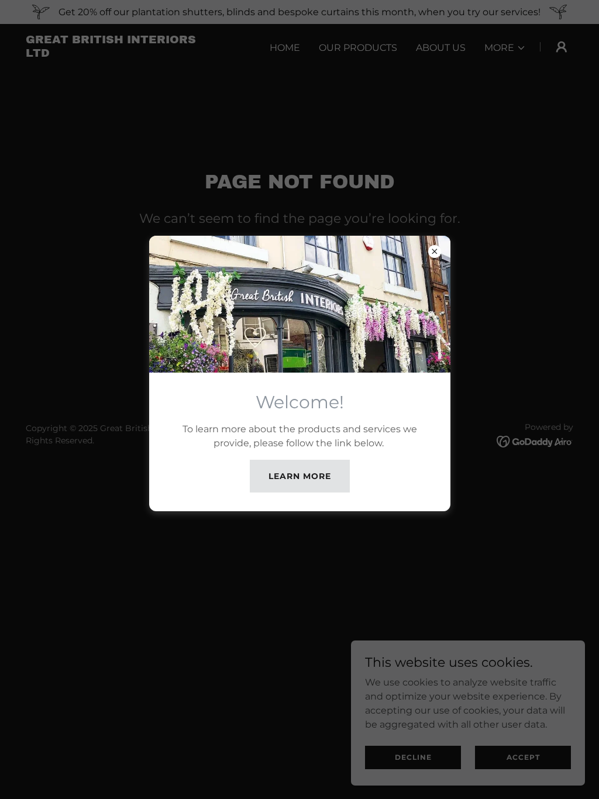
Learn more (299, 476)
